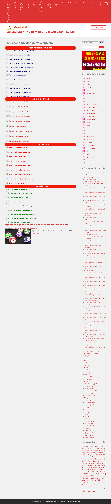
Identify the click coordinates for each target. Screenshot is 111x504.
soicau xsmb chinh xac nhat (93, 465)
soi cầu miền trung (96, 473)
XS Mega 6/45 (90, 93)
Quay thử (89, 154)
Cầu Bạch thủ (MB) (91, 391)
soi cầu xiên (97, 478)
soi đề (91, 489)
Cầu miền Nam (90, 116)
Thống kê (87, 398)
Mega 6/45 (88, 379)
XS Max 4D (89, 96)
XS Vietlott (88, 370)
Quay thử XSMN (90, 163)
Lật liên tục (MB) (91, 107)
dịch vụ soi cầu (99, 449)
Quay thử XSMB (90, 157)
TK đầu (88, 131)
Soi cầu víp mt (27, 5)
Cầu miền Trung (91, 119)
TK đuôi (89, 134)
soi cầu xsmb (91, 481)
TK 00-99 (89, 142)
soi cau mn (98, 463)
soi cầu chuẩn (97, 470)
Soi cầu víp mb (15, 5)
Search (101, 42)
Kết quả (84, 3)
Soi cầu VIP (98, 476)
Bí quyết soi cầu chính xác (41, 7)
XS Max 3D (89, 102)
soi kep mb (100, 482)
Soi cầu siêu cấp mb (21, 6)
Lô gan (88, 122)
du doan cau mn (92, 448)
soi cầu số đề (87, 476)
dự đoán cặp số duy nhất (92, 454)
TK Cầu (99, 3)
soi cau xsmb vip (89, 468)
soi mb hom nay (101, 487)
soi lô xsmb (94, 487)
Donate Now (98, 27)
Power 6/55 (90, 99)
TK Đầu (87, 409)
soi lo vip (84, 487)
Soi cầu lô (87, 471)
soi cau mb (90, 460)
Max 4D (87, 374)
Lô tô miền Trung (91, 151)
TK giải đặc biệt (90, 136)
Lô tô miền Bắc (90, 145)
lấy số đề (99, 455)
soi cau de (91, 459)
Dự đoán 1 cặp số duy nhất (93, 452)
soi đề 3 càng (96, 489)
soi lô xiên (89, 487)
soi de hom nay (93, 482)
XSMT (77, 2)
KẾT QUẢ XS (56, 4)
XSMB (63, 2)
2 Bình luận (17, 228)
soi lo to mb (94, 484)
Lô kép (88, 128)
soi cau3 (90, 457)
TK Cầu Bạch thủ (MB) (92, 104)
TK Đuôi (87, 407)
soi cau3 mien (97, 457)
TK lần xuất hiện (91, 139)
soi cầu (99, 467)
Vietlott (92, 2)
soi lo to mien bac (101, 484)
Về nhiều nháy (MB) (91, 113)
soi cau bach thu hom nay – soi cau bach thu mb (8, 11)
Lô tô (85, 419)
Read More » (36, 233)
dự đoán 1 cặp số (89, 451)
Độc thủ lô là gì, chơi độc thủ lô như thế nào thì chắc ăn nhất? (37, 224)
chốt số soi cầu (94, 447)
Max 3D (87, 372)
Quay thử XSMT (90, 160)
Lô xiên (88, 125)
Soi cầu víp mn (34, 5)
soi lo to (89, 484)
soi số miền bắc (85, 489)
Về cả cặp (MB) (90, 110)
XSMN (70, 2)
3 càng (85, 447)
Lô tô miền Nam (91, 148)
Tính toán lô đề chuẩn (49, 5)
